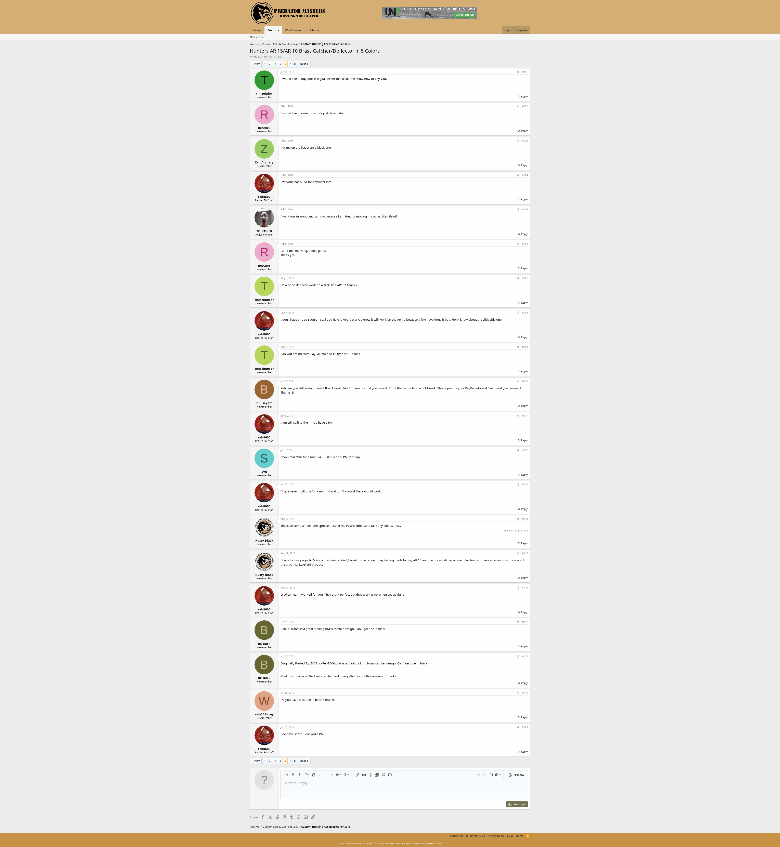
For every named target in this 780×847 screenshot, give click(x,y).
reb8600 (257, 57)
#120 (525, 727)
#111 (525, 416)
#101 (525, 72)
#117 (525, 622)
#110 (525, 381)
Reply (524, 96)
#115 (525, 553)
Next (303, 64)
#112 (525, 450)
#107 (525, 278)
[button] (304, 30)
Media (314, 30)
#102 (525, 106)
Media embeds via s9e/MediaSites (423, 843)
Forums (273, 30)
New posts (256, 37)
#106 (525, 244)
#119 (525, 692)
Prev (257, 64)
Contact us (456, 836)
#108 (525, 312)
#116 (525, 587)
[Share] (518, 72)
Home (257, 30)
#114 (525, 519)
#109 (525, 347)
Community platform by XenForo (371, 843)
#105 (525, 209)
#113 (525, 484)
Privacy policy (496, 836)
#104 (525, 175)
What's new (293, 30)
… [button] (270, 64)
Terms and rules (475, 836)
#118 (525, 656)
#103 (525, 140)
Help (510, 836)
